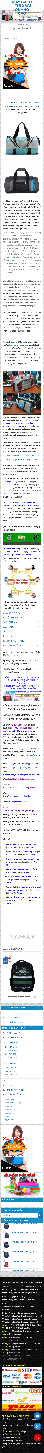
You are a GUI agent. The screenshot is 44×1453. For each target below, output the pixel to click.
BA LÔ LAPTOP (11, 1050)
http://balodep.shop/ (20, 802)
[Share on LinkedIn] (32, 937)
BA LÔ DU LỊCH (11, 1047)
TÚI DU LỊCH (8, 1085)
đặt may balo (16, 725)
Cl (7, 865)
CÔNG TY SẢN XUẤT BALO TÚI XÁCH (22, 687)
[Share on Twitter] (20, 937)
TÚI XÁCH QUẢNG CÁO (13, 1038)
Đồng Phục (32, 755)
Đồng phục (22, 731)
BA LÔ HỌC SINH (11, 1054)
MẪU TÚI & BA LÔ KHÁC (13, 1095)
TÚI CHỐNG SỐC (11, 1106)
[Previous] (2, 978)
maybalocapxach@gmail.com (25, 460)
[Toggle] (37, 622)
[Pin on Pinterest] (28, 937)
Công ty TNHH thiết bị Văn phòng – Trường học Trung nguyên (21, 555)
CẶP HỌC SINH (11, 1075)
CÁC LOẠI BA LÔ (10, 1042)
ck (10, 865)
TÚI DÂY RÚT (10, 1117)
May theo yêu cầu (22, 25)
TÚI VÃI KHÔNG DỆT (13, 1103)
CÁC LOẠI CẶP (9, 1063)
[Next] (42, 978)
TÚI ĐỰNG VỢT (11, 1110)
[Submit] (40, 1215)
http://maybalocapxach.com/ (23, 779)
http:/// (19, 810)
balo (13, 257)
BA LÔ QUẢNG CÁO (11, 1033)
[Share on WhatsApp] (11, 937)
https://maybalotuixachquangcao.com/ (20, 788)
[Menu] (3, 5)
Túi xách (11, 731)
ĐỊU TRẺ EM (10, 1120)
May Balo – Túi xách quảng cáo (22, 7)
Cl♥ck (32, 848)
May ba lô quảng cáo (11, 1017)
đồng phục (11, 260)
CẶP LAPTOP (10, 1071)
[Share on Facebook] (16, 937)
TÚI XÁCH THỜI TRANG (13, 1090)
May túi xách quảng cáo (13, 1022)
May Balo (11, 755)
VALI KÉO (7, 1081)
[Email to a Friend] (24, 937)
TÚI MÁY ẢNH (10, 1113)
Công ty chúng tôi (12, 482)
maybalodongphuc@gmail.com (26, 455)
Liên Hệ (6, 1013)
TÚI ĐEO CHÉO (11, 1099)
